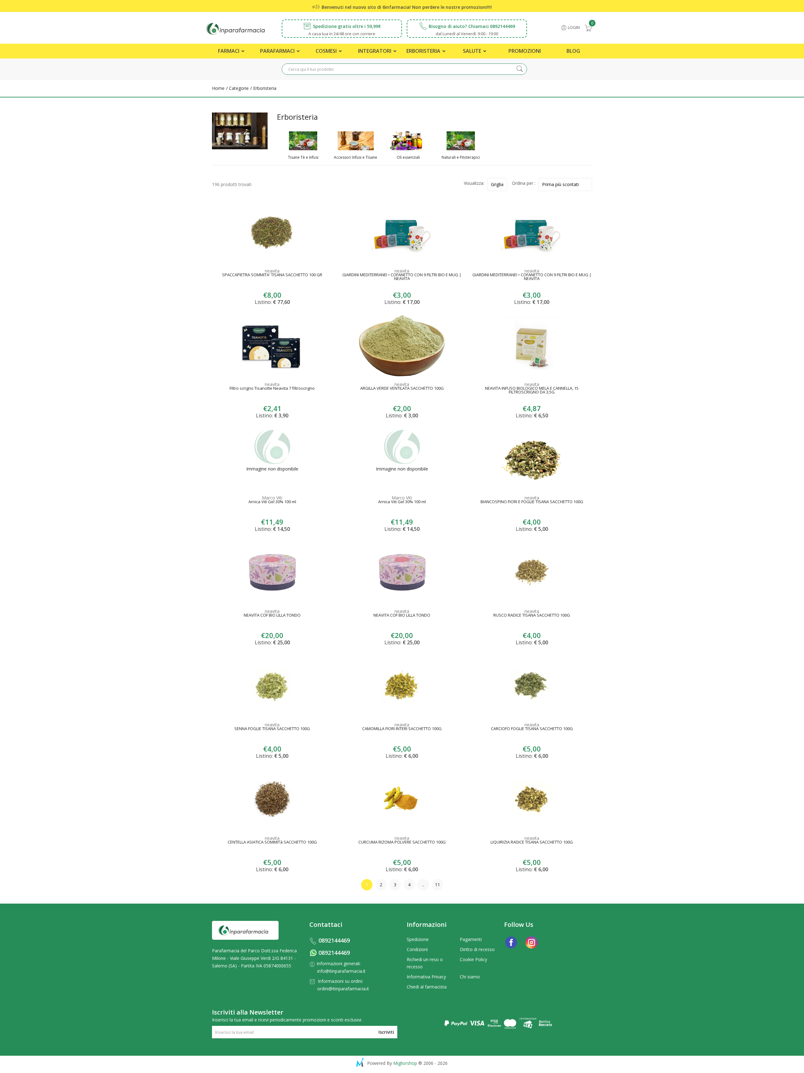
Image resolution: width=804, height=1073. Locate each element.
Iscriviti (386, 1032)
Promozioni (524, 50)
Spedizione (418, 939)
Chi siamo (470, 977)
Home (218, 88)
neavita (272, 271)
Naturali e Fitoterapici (461, 157)
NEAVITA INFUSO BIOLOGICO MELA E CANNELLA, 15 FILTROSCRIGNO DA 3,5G (532, 391)
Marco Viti (272, 498)
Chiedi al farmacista (427, 987)
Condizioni (417, 949)
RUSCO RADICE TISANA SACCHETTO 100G (531, 616)
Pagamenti (471, 939)
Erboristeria (424, 50)
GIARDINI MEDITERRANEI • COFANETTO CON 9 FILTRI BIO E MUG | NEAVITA (401, 277)
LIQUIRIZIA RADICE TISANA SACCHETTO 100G (532, 842)
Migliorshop (405, 1063)
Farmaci (229, 50)
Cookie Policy (473, 959)
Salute (472, 50)
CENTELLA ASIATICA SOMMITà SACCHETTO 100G (272, 842)
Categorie (238, 88)
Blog (573, 50)
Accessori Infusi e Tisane (355, 157)
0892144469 (334, 940)
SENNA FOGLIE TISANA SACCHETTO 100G (272, 729)
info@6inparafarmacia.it (341, 971)
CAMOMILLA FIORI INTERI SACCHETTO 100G (402, 729)
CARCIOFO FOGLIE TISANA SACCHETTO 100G (532, 729)
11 (437, 885)
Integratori (375, 50)
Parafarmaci (278, 50)
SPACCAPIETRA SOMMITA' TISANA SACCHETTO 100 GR (272, 275)
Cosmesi (327, 50)
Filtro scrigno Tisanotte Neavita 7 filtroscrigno (272, 389)
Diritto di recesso (477, 949)
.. (423, 885)
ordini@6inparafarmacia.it (343, 989)
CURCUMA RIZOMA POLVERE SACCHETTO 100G (402, 842)
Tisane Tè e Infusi (303, 157)
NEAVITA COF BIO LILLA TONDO (272, 616)
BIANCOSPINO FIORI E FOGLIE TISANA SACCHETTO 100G (532, 502)
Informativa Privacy (426, 977)
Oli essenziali (408, 157)
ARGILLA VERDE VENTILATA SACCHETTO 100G (402, 389)
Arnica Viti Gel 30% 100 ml (272, 502)
